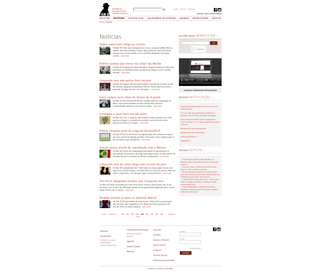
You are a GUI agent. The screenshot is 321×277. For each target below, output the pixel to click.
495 (147, 214)
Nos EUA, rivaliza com (132, 181)
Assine (183, 9)
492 (132, 214)
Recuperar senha (195, 248)
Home (102, 22)
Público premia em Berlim (130, 63)
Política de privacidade (163, 260)
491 (127, 214)
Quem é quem (200, 18)
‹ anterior (112, 214)
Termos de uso (160, 255)
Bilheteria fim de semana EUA (193, 132)
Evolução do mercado (107, 240)
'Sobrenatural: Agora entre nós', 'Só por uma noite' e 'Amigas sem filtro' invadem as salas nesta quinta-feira (200, 182)
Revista (216, 18)
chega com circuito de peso (133, 164)
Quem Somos (159, 245)
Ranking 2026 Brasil (188, 137)
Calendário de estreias (137, 229)
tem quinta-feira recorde (125, 80)
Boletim (105, 18)
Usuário (182, 231)
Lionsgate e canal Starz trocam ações (123, 113)
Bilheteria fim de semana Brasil (193, 128)
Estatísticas (136, 18)
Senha (182, 239)
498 (161, 214)
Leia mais (125, 55)
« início (103, 214)
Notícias (118, 18)
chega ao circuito (122, 44)
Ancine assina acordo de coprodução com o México (133, 147)
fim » (138, 216)
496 (151, 214)
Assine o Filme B (161, 240)
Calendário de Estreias (161, 18)
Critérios (157, 250)
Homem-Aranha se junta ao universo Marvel (128, 197)
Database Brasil (105, 242)
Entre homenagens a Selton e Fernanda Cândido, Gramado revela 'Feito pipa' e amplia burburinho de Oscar (199, 189)
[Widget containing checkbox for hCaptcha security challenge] (205, 49)
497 (156, 214)
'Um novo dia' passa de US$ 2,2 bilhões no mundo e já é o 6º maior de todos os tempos (198, 114)
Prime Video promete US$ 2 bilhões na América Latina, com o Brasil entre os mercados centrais (200, 162)
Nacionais (130, 236)
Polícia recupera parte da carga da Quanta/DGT (130, 130)
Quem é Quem (133, 246)
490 (123, 214)
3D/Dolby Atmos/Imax (134, 234)
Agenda (184, 18)
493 (137, 214)
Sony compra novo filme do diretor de (130, 97)
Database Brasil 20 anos (108, 245)
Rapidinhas (185, 141)
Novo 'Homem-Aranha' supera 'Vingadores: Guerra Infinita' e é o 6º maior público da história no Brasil (200, 122)
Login (175, 9)
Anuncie (191, 9)
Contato (157, 234)
